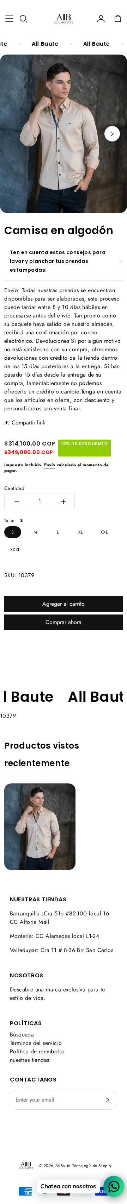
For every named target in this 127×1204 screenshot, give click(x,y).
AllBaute (62, 1165)
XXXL (15, 550)
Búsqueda (22, 1034)
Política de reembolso (37, 1051)
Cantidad (14, 488)
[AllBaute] (63, 18)
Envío (49, 465)
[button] (23, 18)
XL (80, 532)
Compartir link (28, 422)
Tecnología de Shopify (91, 1165)
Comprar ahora (63, 622)
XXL (104, 532)
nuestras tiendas (29, 1060)
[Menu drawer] (9, 18)
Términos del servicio (36, 1043)
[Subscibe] (107, 1100)
